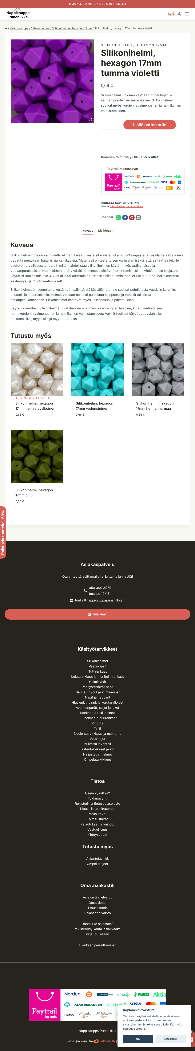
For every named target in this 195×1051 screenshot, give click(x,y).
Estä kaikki (170, 1038)
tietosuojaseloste (134, 1028)
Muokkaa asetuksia (156, 1024)
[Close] (190, 944)
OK (138, 1038)
